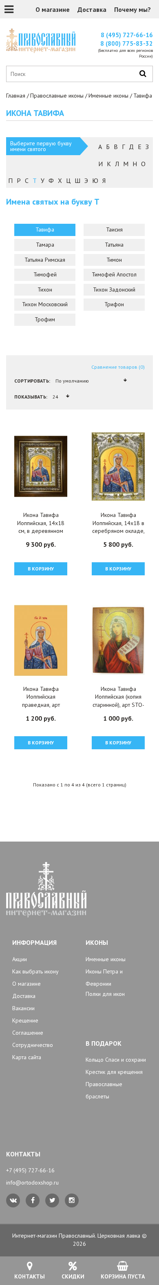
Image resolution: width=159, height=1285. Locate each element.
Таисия (114, 229)
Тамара (45, 244)
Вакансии (23, 1008)
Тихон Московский (45, 304)
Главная (15, 95)
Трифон (114, 304)
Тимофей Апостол (114, 274)
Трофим (45, 319)
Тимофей (45, 274)
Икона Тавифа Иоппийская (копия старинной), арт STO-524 (118, 701)
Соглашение (27, 1032)
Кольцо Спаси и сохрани (116, 1059)
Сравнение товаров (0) (118, 367)
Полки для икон (105, 994)
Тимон (114, 259)
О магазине (52, 9)
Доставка (91, 9)
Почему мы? (132, 9)
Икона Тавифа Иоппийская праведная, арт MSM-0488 (41, 701)
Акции (19, 959)
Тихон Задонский (114, 289)
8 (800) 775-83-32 (126, 43)
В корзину (41, 569)
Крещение (25, 1020)
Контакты (29, 1276)
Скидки (73, 1276)
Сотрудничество (32, 1045)
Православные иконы (57, 95)
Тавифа (44, 229)
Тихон (45, 289)
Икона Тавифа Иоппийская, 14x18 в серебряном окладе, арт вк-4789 (118, 527)
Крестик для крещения (114, 1072)
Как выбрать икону (35, 971)
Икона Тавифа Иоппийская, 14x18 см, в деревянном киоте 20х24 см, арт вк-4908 (41, 530)
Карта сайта (26, 1057)
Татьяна (114, 244)
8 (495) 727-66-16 (127, 35)
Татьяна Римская (44, 259)
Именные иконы (108, 95)
